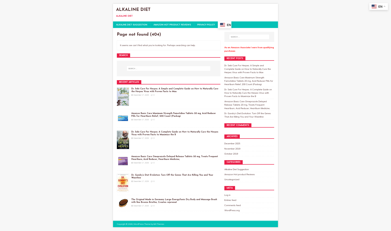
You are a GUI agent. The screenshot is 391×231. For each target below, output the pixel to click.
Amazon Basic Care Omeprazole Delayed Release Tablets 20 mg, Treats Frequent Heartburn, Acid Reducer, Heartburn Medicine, (247, 105)
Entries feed (230, 200)
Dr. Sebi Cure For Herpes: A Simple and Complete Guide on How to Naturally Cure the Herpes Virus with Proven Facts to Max (247, 69)
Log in (227, 195)
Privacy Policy (206, 24)
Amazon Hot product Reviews (172, 24)
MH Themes (158, 224)
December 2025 (232, 143)
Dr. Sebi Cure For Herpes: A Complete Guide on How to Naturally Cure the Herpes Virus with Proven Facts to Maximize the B (248, 93)
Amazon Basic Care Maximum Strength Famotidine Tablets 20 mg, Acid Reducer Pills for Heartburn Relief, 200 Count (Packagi (248, 81)
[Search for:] (168, 68)
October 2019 (231, 153)
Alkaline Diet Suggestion (131, 24)
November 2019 (232, 148)
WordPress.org (232, 210)
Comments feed (232, 205)
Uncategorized (231, 179)
